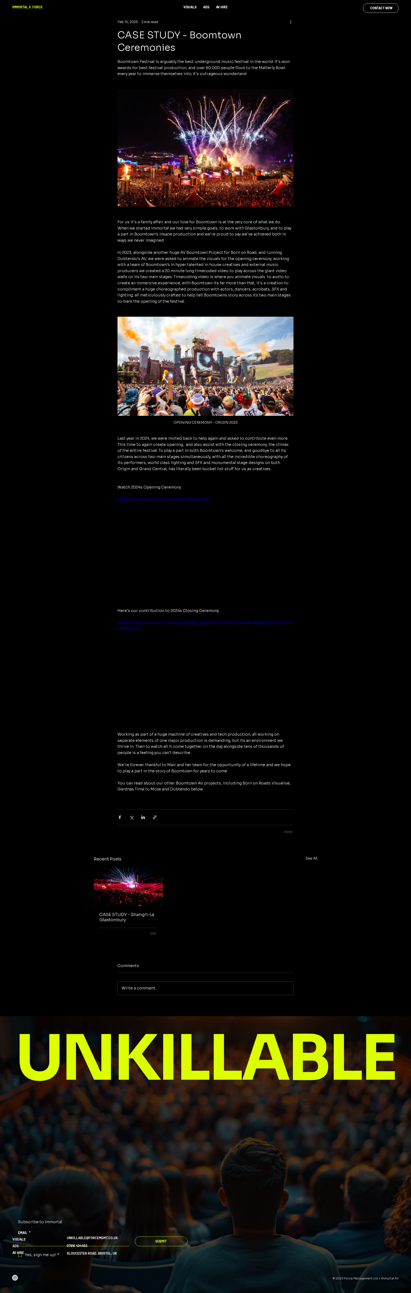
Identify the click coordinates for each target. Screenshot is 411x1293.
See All (311, 858)
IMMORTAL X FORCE (27, 7)
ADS (15, 1251)
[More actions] (291, 22)
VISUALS (18, 1244)
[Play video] (205, 546)
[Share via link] (154, 817)
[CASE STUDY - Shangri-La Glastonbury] (128, 886)
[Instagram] (15, 1282)
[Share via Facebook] (119, 817)
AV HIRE (18, 1257)
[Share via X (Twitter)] (131, 817)
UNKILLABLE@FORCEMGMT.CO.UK (92, 1243)
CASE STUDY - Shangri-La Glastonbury (126, 917)
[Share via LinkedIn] (143, 817)
